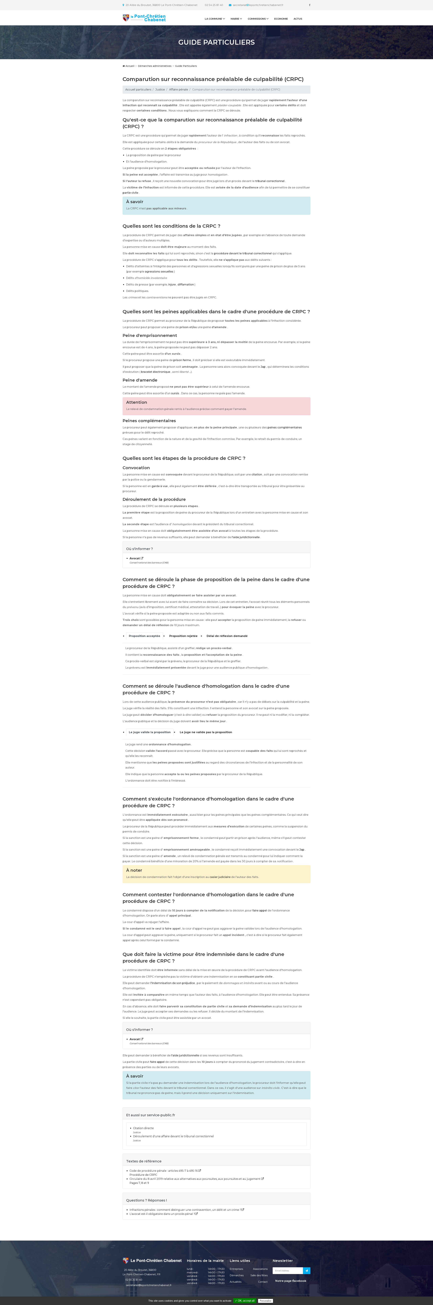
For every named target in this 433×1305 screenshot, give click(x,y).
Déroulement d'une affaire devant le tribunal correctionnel (173, 1136)
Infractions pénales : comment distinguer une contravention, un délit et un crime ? (185, 1209)
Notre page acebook (290, 1281)
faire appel (259, 910)
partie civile (130, 192)
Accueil (129, 65)
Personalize (265, 1301)
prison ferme (182, 360)
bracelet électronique (155, 371)
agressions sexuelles (159, 271)
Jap (263, 366)
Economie (281, 18)
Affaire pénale (178, 89)
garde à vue (160, 486)
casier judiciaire (220, 877)
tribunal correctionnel (269, 181)
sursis (175, 393)
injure (172, 284)
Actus (298, 18)
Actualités (235, 1281)
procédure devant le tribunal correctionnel (243, 253)
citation (257, 474)
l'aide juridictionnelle (246, 537)
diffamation (186, 284)
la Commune (213, 18)
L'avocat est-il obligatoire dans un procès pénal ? (162, 1214)
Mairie (235, 18)
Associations (260, 1268)
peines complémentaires (285, 427)
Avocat (135, 558)
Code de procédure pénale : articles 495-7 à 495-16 (164, 1170)
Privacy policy (281, 1300)
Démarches (237, 1275)
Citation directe (143, 1128)
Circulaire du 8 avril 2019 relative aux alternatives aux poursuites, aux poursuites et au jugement (195, 1179)
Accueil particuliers (138, 89)
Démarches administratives (155, 65)
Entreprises (236, 1268)
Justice (160, 89)
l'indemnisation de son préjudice (172, 983)
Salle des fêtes (259, 1275)
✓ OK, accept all (245, 1300)
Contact (263, 1281)
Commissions (257, 18)
